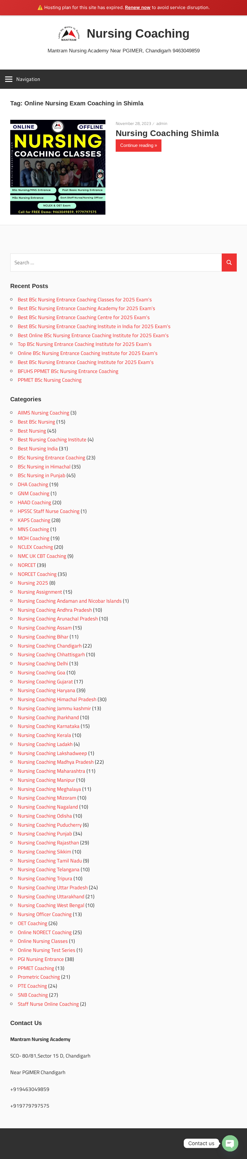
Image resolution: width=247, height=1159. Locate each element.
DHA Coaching (33, 484)
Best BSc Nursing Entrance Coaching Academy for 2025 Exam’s (86, 308)
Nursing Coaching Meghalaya (49, 789)
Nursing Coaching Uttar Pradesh (53, 887)
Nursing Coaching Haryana (46, 690)
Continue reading (136, 145)
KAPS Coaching (34, 520)
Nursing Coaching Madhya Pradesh (56, 762)
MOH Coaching (33, 538)
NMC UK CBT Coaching (42, 556)
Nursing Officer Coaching (45, 914)
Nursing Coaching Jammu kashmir (54, 708)
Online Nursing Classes (43, 941)
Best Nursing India (38, 448)
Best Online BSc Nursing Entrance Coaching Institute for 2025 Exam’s (93, 335)
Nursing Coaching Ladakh (45, 744)
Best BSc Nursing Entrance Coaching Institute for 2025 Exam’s (86, 362)
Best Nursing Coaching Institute (52, 439)
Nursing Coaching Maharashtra (51, 771)
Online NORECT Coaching (45, 932)
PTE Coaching (32, 986)
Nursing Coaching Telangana (49, 869)
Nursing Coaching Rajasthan (48, 842)
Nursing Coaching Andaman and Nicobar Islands (70, 601)
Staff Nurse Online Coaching (48, 1004)
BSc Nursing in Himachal (44, 466)
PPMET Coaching (36, 968)
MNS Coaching (33, 529)
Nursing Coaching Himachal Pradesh (57, 699)
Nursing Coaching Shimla (167, 133)
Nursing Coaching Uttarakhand (51, 896)
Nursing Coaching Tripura (45, 878)
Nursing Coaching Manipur (46, 780)
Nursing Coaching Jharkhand (48, 717)
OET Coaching (32, 923)
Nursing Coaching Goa (41, 672)
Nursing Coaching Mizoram (47, 798)
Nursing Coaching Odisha (45, 816)
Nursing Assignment (40, 592)
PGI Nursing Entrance (41, 959)
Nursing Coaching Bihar (43, 637)
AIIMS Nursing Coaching (43, 413)
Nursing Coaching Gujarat (45, 681)
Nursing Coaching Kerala (44, 735)
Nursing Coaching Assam (45, 627)
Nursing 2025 (33, 583)
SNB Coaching (33, 995)
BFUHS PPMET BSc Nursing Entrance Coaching (68, 371)
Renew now (138, 7)
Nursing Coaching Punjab (45, 833)
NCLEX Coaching (35, 547)
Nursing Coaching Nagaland (48, 807)
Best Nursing (32, 431)
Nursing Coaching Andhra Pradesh (55, 610)
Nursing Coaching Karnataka (49, 726)
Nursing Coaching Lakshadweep (52, 753)
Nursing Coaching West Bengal (51, 905)
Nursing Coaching (138, 33)
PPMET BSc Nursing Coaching (50, 380)
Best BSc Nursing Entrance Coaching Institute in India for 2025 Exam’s (94, 326)
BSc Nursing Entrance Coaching (51, 457)
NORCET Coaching (37, 574)
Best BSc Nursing (36, 422)
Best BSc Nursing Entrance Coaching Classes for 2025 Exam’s (85, 299)
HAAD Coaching (34, 502)
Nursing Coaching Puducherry (50, 825)
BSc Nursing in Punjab (41, 475)
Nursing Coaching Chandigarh (50, 646)
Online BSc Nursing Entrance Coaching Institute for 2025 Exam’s (88, 353)
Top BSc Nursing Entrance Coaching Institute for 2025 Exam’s (85, 344)
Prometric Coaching (39, 977)
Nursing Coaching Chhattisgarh (51, 654)
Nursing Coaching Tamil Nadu (50, 860)
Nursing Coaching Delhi (43, 663)
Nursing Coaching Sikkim (44, 851)
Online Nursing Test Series (46, 950)
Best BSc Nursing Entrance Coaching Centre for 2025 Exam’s (84, 317)
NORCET (27, 565)
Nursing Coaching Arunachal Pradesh (58, 618)
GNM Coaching (33, 493)
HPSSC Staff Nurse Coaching (49, 511)
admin (161, 123)
